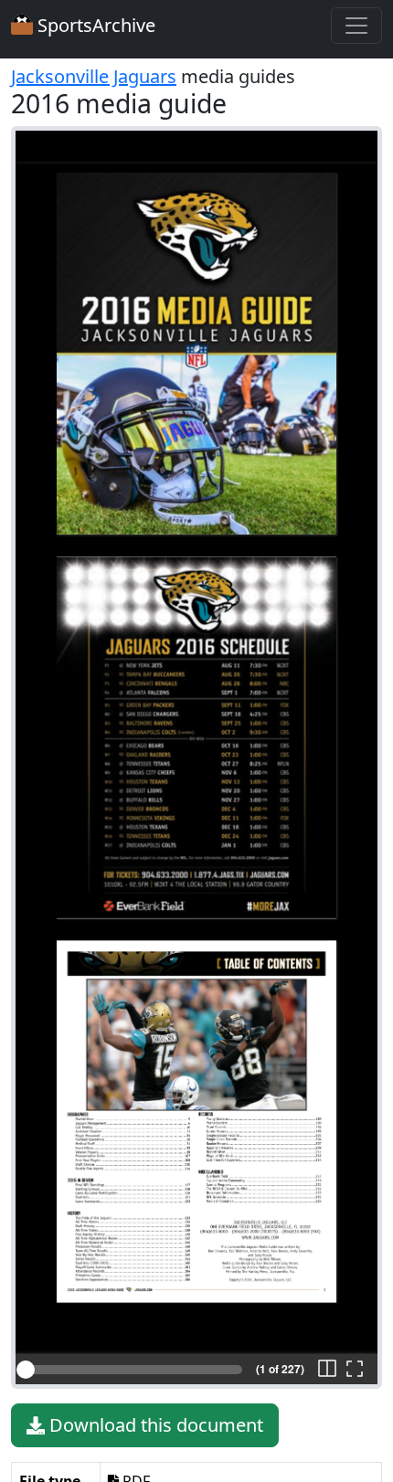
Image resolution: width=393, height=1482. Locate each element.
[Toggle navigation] (356, 25)
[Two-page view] (327, 1369)
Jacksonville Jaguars (93, 76)
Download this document (154, 1425)
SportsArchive (94, 25)
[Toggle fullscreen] (354, 1369)
